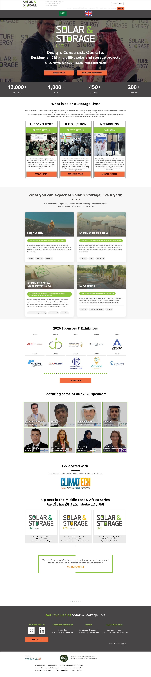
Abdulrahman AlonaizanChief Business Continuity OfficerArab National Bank (87, 423)
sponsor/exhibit (94, 8)
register (120, 8)
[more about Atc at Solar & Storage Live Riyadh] (55, 344)
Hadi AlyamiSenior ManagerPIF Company (109, 423)
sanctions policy (78, 668)
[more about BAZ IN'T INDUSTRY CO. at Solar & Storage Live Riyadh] (76, 363)
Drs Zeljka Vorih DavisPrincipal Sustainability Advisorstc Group (113, 448)
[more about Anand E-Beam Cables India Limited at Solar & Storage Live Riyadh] (35, 344)
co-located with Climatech (80, 8)
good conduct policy (40, 665)
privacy (57, 670)
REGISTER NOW (59, 73)
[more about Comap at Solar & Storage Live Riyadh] (117, 363)
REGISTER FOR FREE (109, 174)
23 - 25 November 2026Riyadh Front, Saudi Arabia (75, 539)
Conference (103, 8)
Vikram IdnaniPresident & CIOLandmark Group (56, 423)
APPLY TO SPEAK (41, 174)
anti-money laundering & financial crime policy (71, 665)
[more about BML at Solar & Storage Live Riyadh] (96, 363)
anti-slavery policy (52, 665)
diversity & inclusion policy (52, 668)
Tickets (114, 4)
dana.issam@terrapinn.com (88, 632)
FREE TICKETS (36, 639)
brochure (79, 670)
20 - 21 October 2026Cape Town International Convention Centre (41, 539)
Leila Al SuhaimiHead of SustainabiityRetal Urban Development (59, 448)
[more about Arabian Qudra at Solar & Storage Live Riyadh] (35, 363)
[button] (62, 602)
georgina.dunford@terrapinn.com (115, 632)
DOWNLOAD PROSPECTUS (92, 73)
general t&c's (64, 670)
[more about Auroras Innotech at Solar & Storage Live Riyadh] (55, 363)
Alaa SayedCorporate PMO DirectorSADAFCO (32, 448)
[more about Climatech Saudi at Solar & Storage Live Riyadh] (117, 344)
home (69, 8)
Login (120, 4)
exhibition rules (39, 668)
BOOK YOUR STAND (75, 174)
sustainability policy (66, 668)
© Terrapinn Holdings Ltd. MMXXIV (44, 670)
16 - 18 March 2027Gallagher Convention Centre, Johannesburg (109, 539)
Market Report (112, 8)
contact (72, 670)
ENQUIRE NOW (75, 380)
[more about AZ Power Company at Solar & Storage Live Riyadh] (76, 344)
